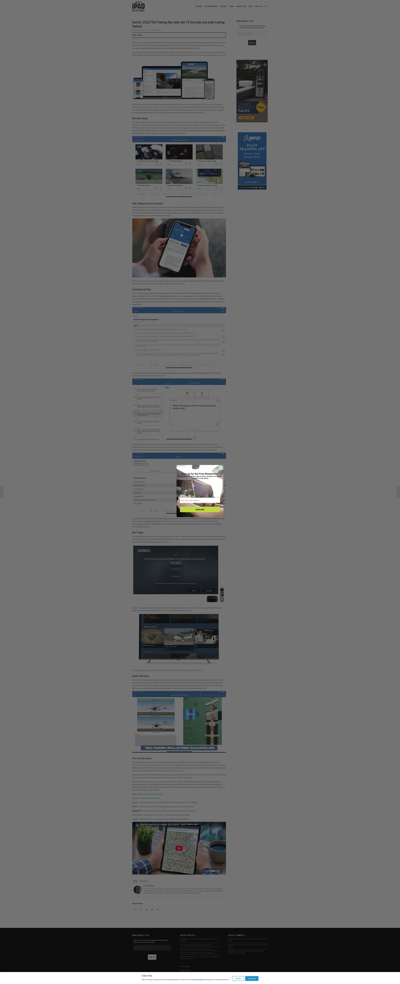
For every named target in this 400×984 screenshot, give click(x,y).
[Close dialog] (221, 467)
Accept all (251, 978)
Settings (238, 978)
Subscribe (200, 509)
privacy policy (198, 979)
